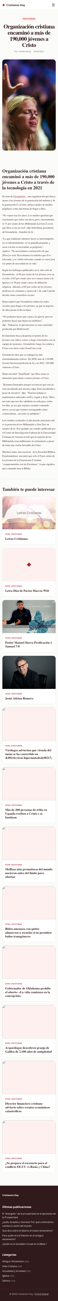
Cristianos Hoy (13, 5)
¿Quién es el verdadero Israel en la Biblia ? (24, 1243)
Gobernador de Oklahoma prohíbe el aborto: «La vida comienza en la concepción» (28, 992)
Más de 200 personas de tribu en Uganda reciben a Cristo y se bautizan (26, 813)
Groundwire (19, 196)
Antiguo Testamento (15, 1261)
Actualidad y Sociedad (16, 1271)
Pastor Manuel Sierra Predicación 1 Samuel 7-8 (28, 644)
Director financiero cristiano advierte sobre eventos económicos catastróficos (27, 1107)
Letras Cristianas (16, 538)
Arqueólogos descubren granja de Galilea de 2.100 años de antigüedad (28, 1049)
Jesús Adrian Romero (19, 698)
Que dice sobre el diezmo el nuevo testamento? (27, 1230)
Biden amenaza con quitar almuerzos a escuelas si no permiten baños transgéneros (28, 932)
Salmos (8, 1280)
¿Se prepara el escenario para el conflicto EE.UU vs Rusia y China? (27, 1165)
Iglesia (8, 1275)
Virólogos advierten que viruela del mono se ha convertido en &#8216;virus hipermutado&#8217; (28, 754)
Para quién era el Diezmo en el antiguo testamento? (23, 1237)
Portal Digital (42, 1294)
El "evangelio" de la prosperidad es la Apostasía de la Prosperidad (29, 1215)
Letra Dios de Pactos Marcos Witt (27, 590)
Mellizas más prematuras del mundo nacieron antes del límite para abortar (29, 873)
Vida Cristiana (29, 19)
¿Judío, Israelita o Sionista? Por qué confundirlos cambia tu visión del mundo (28, 1224)
